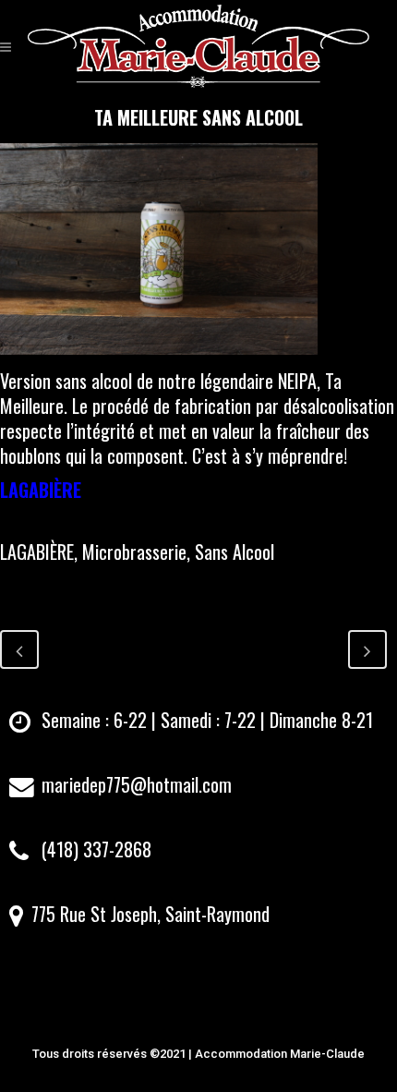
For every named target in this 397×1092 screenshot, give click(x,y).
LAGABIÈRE (40, 490)
